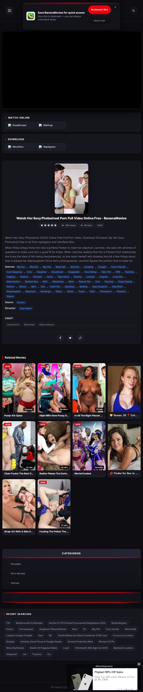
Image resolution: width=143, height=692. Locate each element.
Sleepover (11, 654)
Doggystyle (74, 272)
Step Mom (117, 286)
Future (9, 629)
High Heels (63, 276)
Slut (43, 286)
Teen (92, 291)
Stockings (45, 291)
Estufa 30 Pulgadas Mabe (43, 647)
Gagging (11, 276)
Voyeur (10, 296)
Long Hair (118, 276)
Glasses (24, 276)
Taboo (59, 291)
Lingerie (104, 276)
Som (40, 635)
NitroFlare (18, 146)
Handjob (37, 276)
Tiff (8, 623)
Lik (24, 654)
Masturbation (13, 281)
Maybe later (99, 20)
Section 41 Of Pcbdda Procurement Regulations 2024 (77, 623)
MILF (45, 281)
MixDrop (48, 125)
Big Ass (21, 267)
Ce (48, 654)
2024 (99, 225)
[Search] (133, 10)
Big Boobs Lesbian (123, 647)
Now (74, 629)
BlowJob (75, 267)
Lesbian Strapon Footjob (19, 635)
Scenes (21, 302)
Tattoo (70, 291)
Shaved (10, 286)
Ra (50, 635)
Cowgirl (102, 267)
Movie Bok (130, 629)
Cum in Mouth (118, 267)
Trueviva (37, 654)
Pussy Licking (125, 281)
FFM (118, 272)
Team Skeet (25, 308)
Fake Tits (106, 272)
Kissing (77, 276)
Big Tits (47, 267)
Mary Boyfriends (15, 647)
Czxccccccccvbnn (123, 635)
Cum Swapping (14, 272)
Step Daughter (100, 286)
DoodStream (19, 125)
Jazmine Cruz (13, 325)
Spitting (83, 286)
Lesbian (90, 276)
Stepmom (30, 291)
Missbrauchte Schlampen (29, 623)
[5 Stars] (55, 225)
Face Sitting (90, 272)
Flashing (129, 272)
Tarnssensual (26, 629)
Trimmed (121, 291)
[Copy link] (80, 338)
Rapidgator (49, 146)
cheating (88, 267)
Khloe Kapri (29, 325)
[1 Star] (42, 225)
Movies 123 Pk (106, 641)
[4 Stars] (52, 225)
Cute (29, 272)
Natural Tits (84, 281)
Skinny (22, 286)
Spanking (69, 286)
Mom (71, 281)
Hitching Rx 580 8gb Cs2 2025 (91, 647)
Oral (98, 281)
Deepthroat (57, 272)
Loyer (66, 647)
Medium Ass (31, 281)
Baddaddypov (119, 623)
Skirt (33, 286)
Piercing (109, 281)
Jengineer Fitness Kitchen (52, 629)
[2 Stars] (45, 225)
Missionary (58, 281)
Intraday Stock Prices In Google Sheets (41, 641)
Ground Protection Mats (80, 641)
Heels (50, 276)
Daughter (41, 272)
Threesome (106, 291)
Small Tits (55, 286)
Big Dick (34, 267)
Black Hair (61, 267)
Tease (82, 291)
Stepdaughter (13, 291)
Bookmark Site (99, 9)
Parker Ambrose (46, 325)
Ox (84, 629)
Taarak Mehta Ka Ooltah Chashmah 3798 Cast (82, 635)
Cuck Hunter (112, 629)
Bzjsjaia (10, 641)
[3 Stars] (48, 225)
